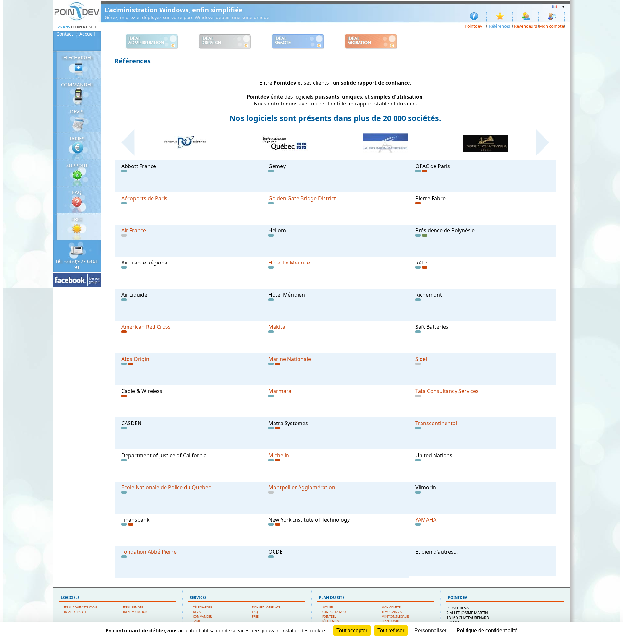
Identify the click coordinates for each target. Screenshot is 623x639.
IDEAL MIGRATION (135, 612)
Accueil (87, 34)
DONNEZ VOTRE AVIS (266, 607)
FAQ (77, 192)
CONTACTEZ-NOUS (334, 612)
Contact (64, 34)
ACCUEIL (328, 607)
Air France (133, 230)
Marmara (279, 391)
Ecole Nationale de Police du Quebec (166, 487)
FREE (76, 219)
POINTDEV (329, 617)
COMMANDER (77, 84)
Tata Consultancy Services (447, 391)
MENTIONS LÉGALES (395, 617)
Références (499, 25)
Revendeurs (525, 25)
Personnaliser (430, 630)
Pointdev (473, 25)
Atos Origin (135, 359)
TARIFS (76, 138)
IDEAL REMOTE (133, 607)
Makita (276, 326)
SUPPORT (77, 165)
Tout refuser (390, 630)
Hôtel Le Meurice (289, 262)
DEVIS (76, 111)
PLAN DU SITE (391, 621)
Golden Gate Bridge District (302, 198)
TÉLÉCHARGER (77, 57)
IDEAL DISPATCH (75, 612)
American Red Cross (146, 326)
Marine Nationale (289, 359)
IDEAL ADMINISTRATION (80, 607)
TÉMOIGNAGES (392, 612)
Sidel (421, 359)
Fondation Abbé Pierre (149, 551)
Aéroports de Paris (144, 198)
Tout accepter (351, 630)
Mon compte (551, 25)
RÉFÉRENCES (330, 621)
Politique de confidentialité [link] (487, 630)
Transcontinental (436, 423)
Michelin (278, 455)
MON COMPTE (391, 607)
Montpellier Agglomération (301, 487)
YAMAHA (425, 519)
